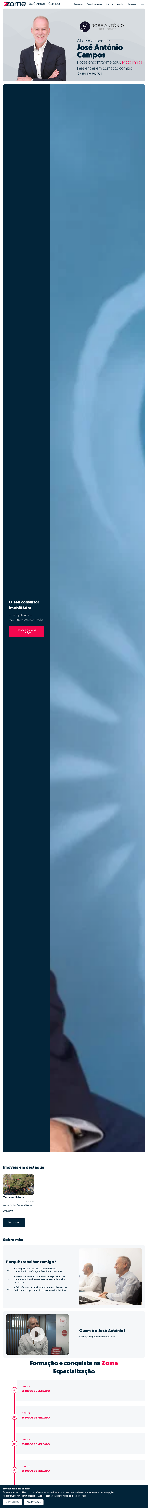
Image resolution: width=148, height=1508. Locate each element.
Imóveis (109, 4)
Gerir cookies (12, 1502)
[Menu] (142, 4)
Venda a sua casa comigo (26, 631)
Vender (120, 4)
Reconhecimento (94, 4)
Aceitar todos (34, 1502)
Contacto (131, 4)
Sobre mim (78, 4)
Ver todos (14, 1222)
